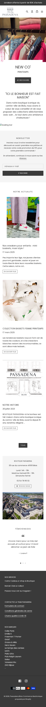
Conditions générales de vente (18, 611)
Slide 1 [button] (20, 563)
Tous (23, 445)
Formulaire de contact (14, 606)
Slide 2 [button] (23, 563)
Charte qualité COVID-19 (15, 616)
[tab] (20, 563)
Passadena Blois (16, 696)
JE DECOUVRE (23, 80)
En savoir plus (10, 271)
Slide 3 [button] (25, 563)
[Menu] (42, 11)
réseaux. (23, 158)
